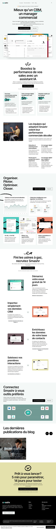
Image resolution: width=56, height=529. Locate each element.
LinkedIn (43, 509)
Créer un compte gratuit (24, 28)
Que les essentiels (40, 527)
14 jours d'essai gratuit (28, 86)
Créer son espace (45, 508)
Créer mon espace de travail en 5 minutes (28, 489)
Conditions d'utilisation (41, 521)
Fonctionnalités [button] (27, 2)
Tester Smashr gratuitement (28, 267)
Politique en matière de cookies (6, 527)
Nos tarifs (35, 28)
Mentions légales (35, 521)
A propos (21, 2)
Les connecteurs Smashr (39, 400)
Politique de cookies (49, 521)
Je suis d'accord (50, 527)
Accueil (30, 504)
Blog (36, 2)
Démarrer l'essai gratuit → (37, 295)
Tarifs (33, 2)
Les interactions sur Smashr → (14, 373)
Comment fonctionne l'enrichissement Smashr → (40, 349)
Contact (30, 508)
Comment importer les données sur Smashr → (15, 321)
